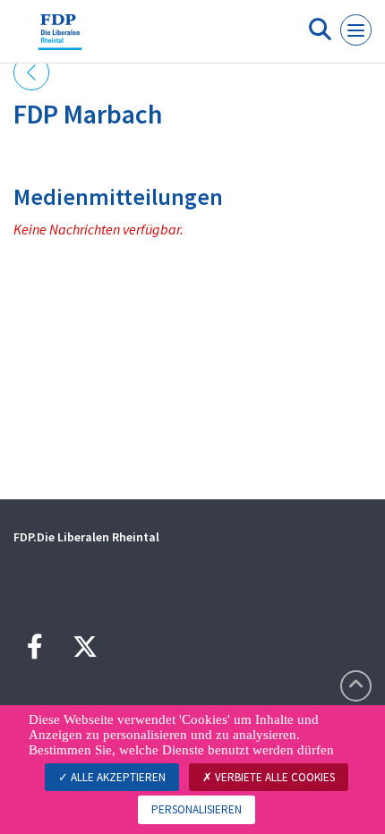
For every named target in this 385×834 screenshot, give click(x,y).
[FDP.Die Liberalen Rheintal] (60, 38)
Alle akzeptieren (117, 777)
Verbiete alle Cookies (273, 777)
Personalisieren (196, 809)
